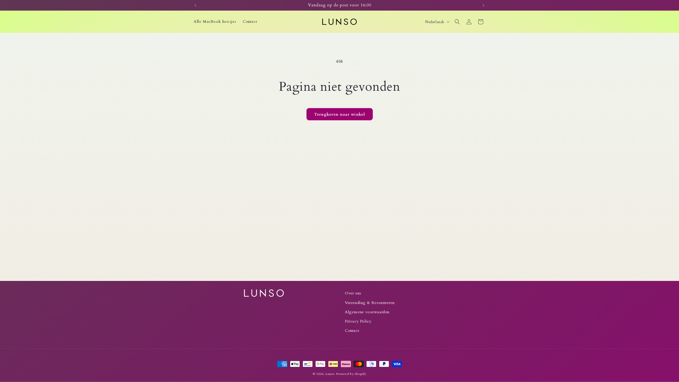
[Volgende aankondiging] (483, 5)
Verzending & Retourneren (369, 302)
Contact (352, 330)
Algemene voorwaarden (367, 312)
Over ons (353, 293)
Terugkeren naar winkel (339, 114)
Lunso (330, 374)
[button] (457, 22)
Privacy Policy (358, 321)
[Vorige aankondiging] (195, 5)
